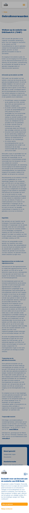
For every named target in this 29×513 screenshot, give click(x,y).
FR (27, 474)
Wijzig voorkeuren (6, 509)
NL (25, 474)
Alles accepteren (7, 504)
